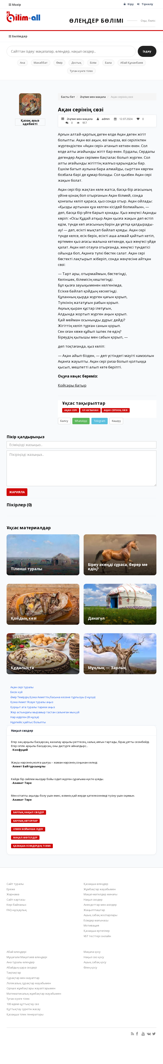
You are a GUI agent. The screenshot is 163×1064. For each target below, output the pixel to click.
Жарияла (17, 492)
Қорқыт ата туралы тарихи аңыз (32, 707)
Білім (93, 63)
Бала (108, 63)
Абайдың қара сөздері (22, 967)
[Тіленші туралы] (43, 554)
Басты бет (68, 97)
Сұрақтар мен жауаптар (23, 978)
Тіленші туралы (26, 568)
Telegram (99, 421)
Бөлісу (64, 421)
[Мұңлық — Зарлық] (120, 653)
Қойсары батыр (72, 385)
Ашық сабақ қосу (95, 962)
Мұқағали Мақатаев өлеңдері (27, 957)
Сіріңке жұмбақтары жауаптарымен (31, 988)
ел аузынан (90, 410)
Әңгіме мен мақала (93, 97)
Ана (22, 63)
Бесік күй (16, 692)
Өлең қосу (90, 967)
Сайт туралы (15, 884)
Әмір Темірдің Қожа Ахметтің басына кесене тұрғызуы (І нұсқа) (52, 697)
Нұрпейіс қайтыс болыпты (28, 722)
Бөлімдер (19, 36)
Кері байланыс (16, 905)
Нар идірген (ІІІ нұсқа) (24, 717)
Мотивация (91, 925)
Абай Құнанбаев (131, 63)
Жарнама (13, 894)
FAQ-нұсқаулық (17, 910)
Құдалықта (22, 667)
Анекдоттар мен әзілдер (100, 905)
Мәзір (16, 5)
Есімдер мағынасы (96, 920)
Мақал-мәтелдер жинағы (100, 894)
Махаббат (41, 63)
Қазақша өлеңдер (96, 884)
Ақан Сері (70, 410)
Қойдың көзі (24, 618)
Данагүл (96, 618)
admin (106, 119)
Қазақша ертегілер (97, 931)
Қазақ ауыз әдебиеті (30, 122)
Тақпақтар (14, 972)
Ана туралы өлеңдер (21, 962)
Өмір (59, 63)
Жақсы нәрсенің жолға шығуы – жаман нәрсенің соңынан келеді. (54, 762)
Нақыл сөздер (93, 899)
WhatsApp (81, 421)
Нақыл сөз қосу (94, 957)
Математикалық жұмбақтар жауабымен (34, 993)
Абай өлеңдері (16, 952)
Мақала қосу (92, 952)
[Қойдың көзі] (43, 604)
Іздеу (147, 51)
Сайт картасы (16, 899)
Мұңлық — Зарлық (107, 667)
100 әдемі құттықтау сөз (23, 1004)
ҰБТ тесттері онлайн (97, 936)
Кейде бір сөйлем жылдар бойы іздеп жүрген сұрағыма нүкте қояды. (57, 779)
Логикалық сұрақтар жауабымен (29, 983)
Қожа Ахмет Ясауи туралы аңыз (31, 702)
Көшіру (116, 421)
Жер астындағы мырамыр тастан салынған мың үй (44, 712)
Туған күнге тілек (81, 71)
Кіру (131, 4)
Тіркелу (147, 4)
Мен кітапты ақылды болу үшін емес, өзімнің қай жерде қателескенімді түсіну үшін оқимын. (73, 795)
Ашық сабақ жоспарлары (100, 915)
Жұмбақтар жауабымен (100, 889)
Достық (76, 63)
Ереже (11, 889)
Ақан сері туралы (22, 687)
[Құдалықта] (43, 653)
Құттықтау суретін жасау (24, 1009)
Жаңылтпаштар (94, 910)
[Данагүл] (120, 604)
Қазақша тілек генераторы (25, 1014)
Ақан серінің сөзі (116, 410)
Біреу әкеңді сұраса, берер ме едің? (118, 566)
